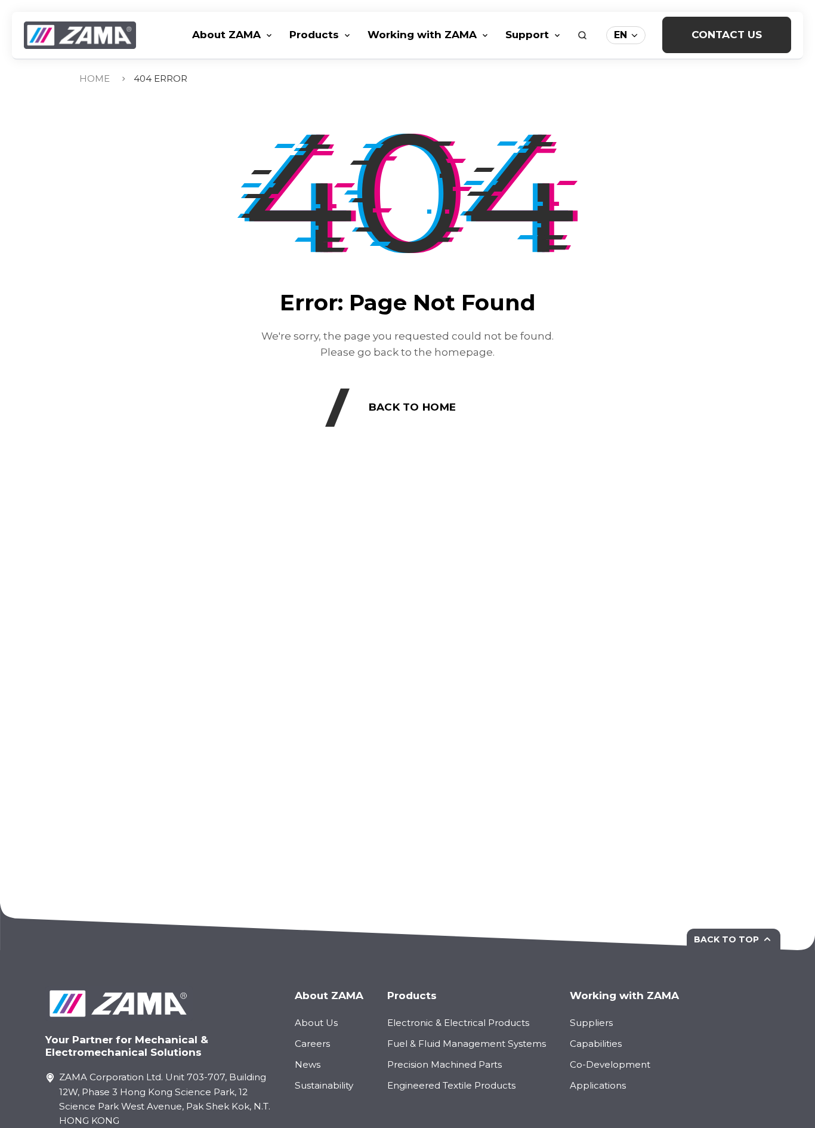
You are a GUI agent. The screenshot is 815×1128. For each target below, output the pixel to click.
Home (94, 78)
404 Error (160, 78)
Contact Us (726, 34)
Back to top (726, 939)
